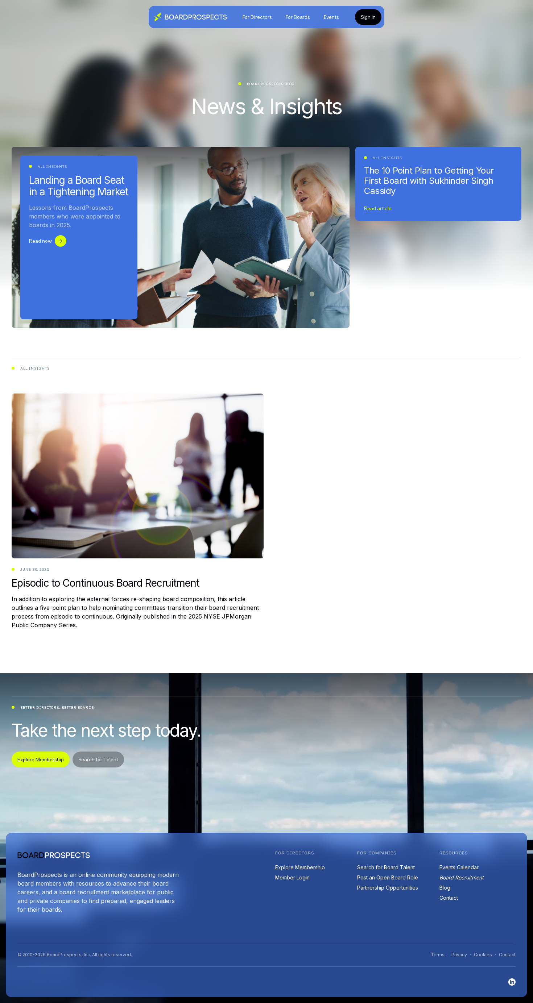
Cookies (483, 954)
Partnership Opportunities (387, 888)
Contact (448, 898)
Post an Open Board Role (387, 877)
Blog (444, 888)
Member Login (292, 877)
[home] (190, 17)
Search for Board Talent (386, 867)
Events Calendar (459, 867)
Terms (438, 954)
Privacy (459, 954)
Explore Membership (300, 867)
